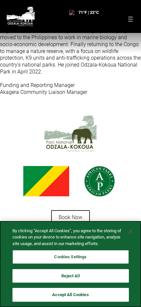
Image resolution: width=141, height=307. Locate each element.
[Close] (130, 231)
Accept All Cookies (70, 294)
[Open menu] (130, 19)
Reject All (70, 275)
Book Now (70, 217)
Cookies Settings (70, 256)
